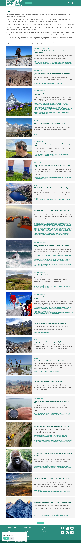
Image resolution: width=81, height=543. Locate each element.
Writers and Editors (46, 533)
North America (57, 263)
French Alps (57, 133)
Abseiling (38, 220)
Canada (60, 439)
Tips (41, 48)
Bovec (48, 439)
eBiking (39, 154)
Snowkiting (36, 107)
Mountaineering (58, 104)
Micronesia (53, 441)
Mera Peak (45, 441)
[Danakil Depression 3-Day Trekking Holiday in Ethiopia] (19, 365)
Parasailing (43, 229)
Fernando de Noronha (54, 260)
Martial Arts (50, 227)
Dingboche (38, 514)
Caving (38, 223)
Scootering (57, 230)
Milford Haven (65, 62)
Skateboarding (53, 106)
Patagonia (57, 199)
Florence (48, 491)
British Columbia (54, 439)
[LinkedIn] (72, 532)
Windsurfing (64, 107)
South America (37, 200)
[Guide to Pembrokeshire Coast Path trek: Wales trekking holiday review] (19, 56)
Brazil (63, 259)
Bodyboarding (37, 222)
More (53, 3)
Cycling (55, 103)
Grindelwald (37, 109)
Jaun (46, 109)
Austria (45, 439)
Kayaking (40, 104)
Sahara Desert (50, 467)
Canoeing (60, 222)
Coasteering (43, 223)
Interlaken (42, 109)
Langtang (48, 350)
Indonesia (58, 261)
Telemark (66, 233)
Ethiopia (53, 371)
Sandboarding (51, 230)
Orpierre (68, 441)
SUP (40, 107)
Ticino (67, 112)
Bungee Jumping (45, 103)
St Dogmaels (49, 63)
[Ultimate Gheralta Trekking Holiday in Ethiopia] (19, 385)
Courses (26, 531)
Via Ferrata (51, 107)
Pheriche (58, 515)
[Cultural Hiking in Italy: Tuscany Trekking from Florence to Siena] (19, 484)
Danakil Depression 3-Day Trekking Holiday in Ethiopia (50, 360)
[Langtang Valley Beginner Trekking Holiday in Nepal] (19, 345)
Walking (53, 155)
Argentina (36, 199)
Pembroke (36, 63)
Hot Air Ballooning (38, 225)
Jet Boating (61, 225)
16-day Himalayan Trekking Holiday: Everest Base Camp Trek (52, 502)
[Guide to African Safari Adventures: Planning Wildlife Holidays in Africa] (19, 460)
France (52, 133)
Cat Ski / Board (50, 307)
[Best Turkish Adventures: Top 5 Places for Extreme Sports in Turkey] (19, 304)
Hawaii (43, 261)
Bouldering (38, 103)
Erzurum (52, 312)
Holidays (48, 3)
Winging (35, 235)
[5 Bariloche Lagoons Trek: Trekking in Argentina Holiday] (19, 193)
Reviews (38, 48)
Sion (44, 112)
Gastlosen (60, 108)
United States (44, 265)
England (51, 285)
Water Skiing (60, 234)
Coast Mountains (37, 440)
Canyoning (51, 103)
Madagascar (53, 466)
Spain (66, 264)
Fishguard (51, 62)
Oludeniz (52, 313)
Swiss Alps (57, 112)
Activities (28, 3)
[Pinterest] (67, 532)
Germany (67, 440)
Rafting (41, 106)
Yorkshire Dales (45, 287)
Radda (61, 491)
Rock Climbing (46, 106)
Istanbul (67, 312)
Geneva (64, 108)
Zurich (47, 113)
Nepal (52, 350)
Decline (12, 538)
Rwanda (45, 467)
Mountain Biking (51, 104)
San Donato (65, 491)
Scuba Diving (63, 230)
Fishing (46, 255)
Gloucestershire (61, 285)
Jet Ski (65, 225)
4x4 (34, 220)
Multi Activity (65, 104)
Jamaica (62, 261)
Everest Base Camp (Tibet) (47, 514)
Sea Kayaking (69, 230)
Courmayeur (44, 133)
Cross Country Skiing (51, 223)
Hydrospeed (45, 225)
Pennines (48, 286)
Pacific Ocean (68, 263)
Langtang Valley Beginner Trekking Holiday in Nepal (49, 342)
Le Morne (67, 261)
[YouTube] (62, 532)
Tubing (39, 234)
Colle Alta (40, 491)
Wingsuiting (40, 235)
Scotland (52, 286)
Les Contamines (65, 133)
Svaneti (65, 442)
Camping (36, 177)
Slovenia (48, 442)
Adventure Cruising (44, 220)
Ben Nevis (36, 285)
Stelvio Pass (52, 112)
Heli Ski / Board (61, 103)
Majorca (36, 263)
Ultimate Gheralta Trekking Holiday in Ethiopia (48, 381)
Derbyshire (46, 285)
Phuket (35, 264)
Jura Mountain (56, 109)
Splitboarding (55, 233)
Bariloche (52, 199)
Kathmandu (60, 514)
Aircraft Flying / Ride (54, 220)
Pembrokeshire (42, 63)
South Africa (57, 467)
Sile (55, 313)
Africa (35, 259)
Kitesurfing (45, 104)
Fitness (43, 154)
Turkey (57, 313)
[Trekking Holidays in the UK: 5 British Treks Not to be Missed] (19, 280)
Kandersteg (62, 109)
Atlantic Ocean (43, 259)
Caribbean (36, 260)
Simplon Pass (39, 112)
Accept (6, 538)
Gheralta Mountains (56, 391)
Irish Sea (67, 285)
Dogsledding (63, 223)
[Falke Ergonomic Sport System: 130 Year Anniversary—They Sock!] (19, 170)
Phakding (53, 515)
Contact (44, 534)
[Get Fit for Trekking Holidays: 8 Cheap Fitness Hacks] (19, 326)
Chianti (35, 491)
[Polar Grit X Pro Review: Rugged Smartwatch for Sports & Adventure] (19, 408)
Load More (40, 523)
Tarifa (68, 442)
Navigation (53, 228)
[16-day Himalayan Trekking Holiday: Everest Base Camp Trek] (19, 507)
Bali (55, 259)
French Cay (62, 260)
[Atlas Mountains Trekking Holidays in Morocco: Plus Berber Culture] (19, 77)
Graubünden (69, 108)
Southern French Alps (56, 442)
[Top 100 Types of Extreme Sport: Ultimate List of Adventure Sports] (19, 221)
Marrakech (49, 83)
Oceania (63, 263)
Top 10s (38, 90)
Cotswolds (41, 285)
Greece (40, 261)
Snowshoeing (49, 233)
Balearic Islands (50, 259)
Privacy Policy (45, 538)
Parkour (48, 229)
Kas (40, 313)
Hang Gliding (45, 224)
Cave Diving (56, 307)
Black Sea (41, 312)
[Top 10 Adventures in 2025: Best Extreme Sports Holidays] (19, 434)
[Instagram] (72, 528)
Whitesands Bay (68, 63)
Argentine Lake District (44, 199)
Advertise (44, 529)
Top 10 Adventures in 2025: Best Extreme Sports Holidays (51, 426)
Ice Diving (56, 225)
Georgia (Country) (61, 440)
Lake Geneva (67, 109)
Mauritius (43, 263)
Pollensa (40, 264)
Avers (37, 108)
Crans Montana (42, 108)
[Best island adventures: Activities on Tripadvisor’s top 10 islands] (19, 254)
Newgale (70, 62)
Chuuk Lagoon (68, 439)
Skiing (58, 106)
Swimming (45, 155)
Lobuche (65, 514)
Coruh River (47, 312)
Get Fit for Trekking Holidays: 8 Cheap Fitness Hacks (50, 323)
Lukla (68, 514)
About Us (44, 531)
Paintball (64, 228)
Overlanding (58, 228)
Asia (38, 259)
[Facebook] (62, 528)
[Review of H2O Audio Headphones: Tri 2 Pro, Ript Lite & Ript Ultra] (19, 148)
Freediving (39, 224)
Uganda (66, 467)
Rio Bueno (51, 264)
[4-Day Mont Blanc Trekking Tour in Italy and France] (19, 127)
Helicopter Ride (58, 224)
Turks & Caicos (37, 265)
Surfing (43, 107)
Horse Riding (68, 224)
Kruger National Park (45, 466)
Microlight (56, 227)
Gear (38, 141)
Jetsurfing (69, 225)
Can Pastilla (67, 259)
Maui (39, 263)
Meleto (57, 491)
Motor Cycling (62, 227)
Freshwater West (57, 62)
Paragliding (36, 106)
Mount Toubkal (60, 83)
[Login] (72, 3)
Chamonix (38, 133)
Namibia (41, 467)
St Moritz (47, 112)
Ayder (37, 312)
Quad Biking (59, 229)
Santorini (56, 264)
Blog (43, 3)
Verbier (43, 113)
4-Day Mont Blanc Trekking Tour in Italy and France (49, 123)
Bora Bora (59, 259)
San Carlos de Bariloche (64, 199)
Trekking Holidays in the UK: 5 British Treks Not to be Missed (52, 275)
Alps (35, 108)
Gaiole (52, 491)
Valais (40, 113)
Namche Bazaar (44, 515)
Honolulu (47, 261)
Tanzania (62, 467)
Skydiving (62, 106)
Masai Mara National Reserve (63, 466)
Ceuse (63, 439)
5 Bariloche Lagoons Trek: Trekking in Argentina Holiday (51, 188)
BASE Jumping (62, 220)
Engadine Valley (50, 108)
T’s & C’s (44, 536)
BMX (35, 103)
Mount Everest (37, 515)
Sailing (46, 230)
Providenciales (45, 264)
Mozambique (36, 467)
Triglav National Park (39, 444)
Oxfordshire (37, 286)
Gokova (63, 312)
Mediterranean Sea (49, 263)
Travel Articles (45, 48)
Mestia (49, 441)
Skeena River (43, 442)
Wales (63, 63)
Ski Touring (40, 415)
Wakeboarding (58, 107)
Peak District (43, 286)
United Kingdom (58, 63)
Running (63, 154)
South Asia (56, 350)
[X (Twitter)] (67, 528)
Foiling (35, 224)
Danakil (44, 371)
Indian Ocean (53, 261)
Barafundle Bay (41, 62)
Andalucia (38, 439)
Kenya (38, 466)
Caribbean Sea (42, 260)
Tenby (53, 63)
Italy (61, 133)
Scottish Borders (59, 286)
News (40, 162)
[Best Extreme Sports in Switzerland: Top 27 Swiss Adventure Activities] (19, 102)
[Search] (69, 3)
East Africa (49, 371)
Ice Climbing (51, 225)
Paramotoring (37, 229)
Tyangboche (67, 515)
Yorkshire (39, 287)
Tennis (40, 417)
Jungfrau (50, 109)
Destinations (36, 3)
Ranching (69, 229)
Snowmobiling (42, 233)
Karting (36, 227)
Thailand (70, 264)
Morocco (54, 83)
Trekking (36, 61)
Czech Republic (45, 440)
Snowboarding (68, 106)
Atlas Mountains (43, 83)
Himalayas (44, 350)
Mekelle (57, 371)
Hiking (66, 103)
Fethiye (59, 312)
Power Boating (53, 229)
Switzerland (63, 112)
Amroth (35, 62)
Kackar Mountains (38, 441)
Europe (46, 62)
